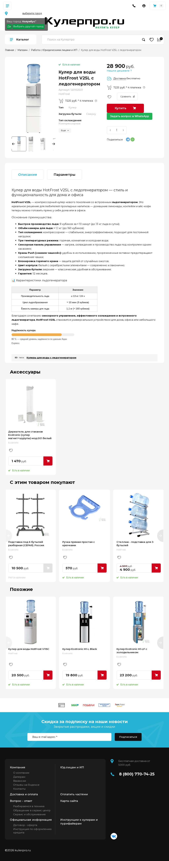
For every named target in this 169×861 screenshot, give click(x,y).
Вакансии (19, 780)
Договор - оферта (25, 825)
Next (52, 144)
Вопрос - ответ (21, 801)
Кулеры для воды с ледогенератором (51, 357)
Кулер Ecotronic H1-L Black (79, 649)
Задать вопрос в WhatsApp (129, 116)
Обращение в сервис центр (32, 810)
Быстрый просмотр (30, 404)
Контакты (19, 788)
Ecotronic (13, 442)
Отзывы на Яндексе (26, 784)
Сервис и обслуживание (29, 814)
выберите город (32, 13)
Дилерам (19, 776)
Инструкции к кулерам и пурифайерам (79, 821)
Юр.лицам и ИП (72, 767)
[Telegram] (128, 139)
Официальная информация (31, 819)
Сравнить (125, 96)
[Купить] (47, 461)
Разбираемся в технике (29, 806)
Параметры (64, 174)
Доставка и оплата (24, 794)
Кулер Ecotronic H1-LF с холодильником (132, 650)
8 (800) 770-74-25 (136, 774)
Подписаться (128, 736)
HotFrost (64, 93)
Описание (27, 174)
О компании (21, 772)
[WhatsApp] (133, 139)
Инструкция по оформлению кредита (32, 830)
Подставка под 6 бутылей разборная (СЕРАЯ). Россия (26, 543)
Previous (14, 144)
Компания (17, 767)
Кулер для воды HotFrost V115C (28, 649)
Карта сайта (69, 801)
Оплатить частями (74, 794)
